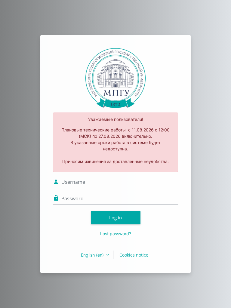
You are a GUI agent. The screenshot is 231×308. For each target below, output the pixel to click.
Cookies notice (133, 255)
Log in (115, 217)
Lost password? (115, 233)
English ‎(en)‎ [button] (93, 254)
